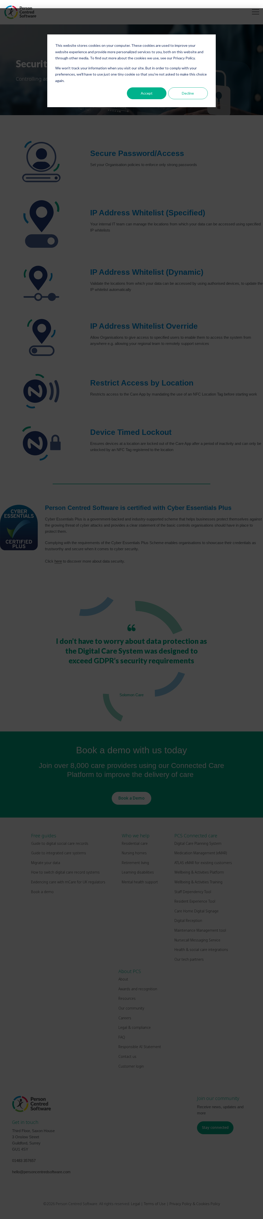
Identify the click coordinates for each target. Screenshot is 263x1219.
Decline (188, 93)
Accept (147, 93)
